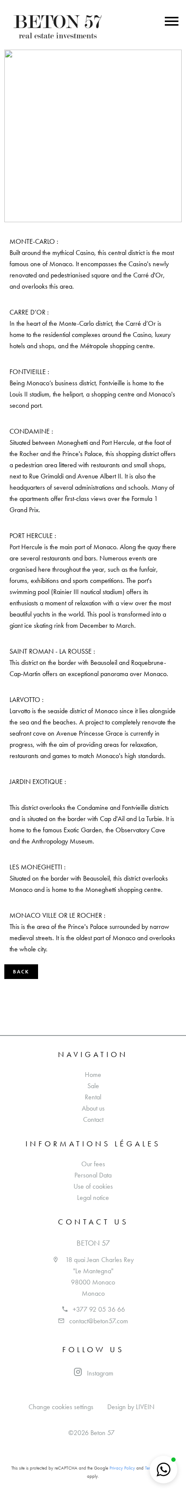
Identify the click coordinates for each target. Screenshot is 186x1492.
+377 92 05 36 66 (99, 1309)
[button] (163, 1469)
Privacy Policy (122, 1468)
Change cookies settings (61, 1407)
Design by (130, 1407)
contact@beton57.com (98, 1321)
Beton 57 (93, 1243)
